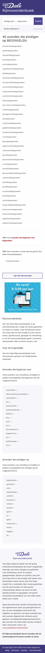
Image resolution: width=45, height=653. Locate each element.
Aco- (8, 445)
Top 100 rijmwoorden (22, 275)
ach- (8, 421)
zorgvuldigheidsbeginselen (14, 205)
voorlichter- (11, 390)
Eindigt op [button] (8, 21)
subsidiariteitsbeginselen (13, 69)
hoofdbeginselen (9, 182)
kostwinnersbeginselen (12, 209)
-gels (8, 519)
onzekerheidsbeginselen (13, 132)
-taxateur (10, 500)
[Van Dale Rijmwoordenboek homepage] (13, 6)
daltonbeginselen (10, 100)
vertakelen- (11, 398)
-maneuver (11, 523)
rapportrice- (11, 433)
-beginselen (11, 480)
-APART (9, 496)
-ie (7, 535)
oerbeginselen (8, 119)
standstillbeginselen (11, 55)
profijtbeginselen (9, 187)
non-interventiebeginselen (14, 105)
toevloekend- (12, 429)
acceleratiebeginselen (12, 46)
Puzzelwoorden (12, 261)
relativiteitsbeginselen (12, 214)
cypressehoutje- (13, 410)
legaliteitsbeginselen (11, 218)
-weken (9, 504)
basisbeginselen (9, 60)
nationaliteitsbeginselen (13, 91)
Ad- (7, 402)
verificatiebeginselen (11, 123)
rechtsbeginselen (9, 200)
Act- (8, 425)
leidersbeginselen (10, 50)
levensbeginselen (10, 64)
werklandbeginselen (11, 177)
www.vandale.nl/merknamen (15, 628)
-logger (9, 531)
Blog (7, 650)
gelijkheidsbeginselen (11, 128)
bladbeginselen (9, 73)
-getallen (10, 484)
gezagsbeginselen (10, 141)
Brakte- (9, 414)
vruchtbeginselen (10, 164)
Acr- (8, 437)
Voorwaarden (35, 650)
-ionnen (9, 508)
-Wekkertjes (11, 492)
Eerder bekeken (11, 29)
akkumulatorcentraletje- (17, 394)
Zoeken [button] (38, 21)
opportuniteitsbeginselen (13, 146)
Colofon (24, 650)
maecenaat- (11, 406)
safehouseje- (11, 441)
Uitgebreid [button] (38, 29)
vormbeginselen (9, 137)
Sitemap (15, 650)
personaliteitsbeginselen (13, 159)
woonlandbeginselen (11, 191)
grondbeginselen (9, 155)
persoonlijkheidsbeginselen (14, 173)
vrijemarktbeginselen (11, 150)
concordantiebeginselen (13, 87)
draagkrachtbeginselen (12, 114)
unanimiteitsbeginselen (12, 96)
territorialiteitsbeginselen (13, 82)
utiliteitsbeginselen (10, 110)
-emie (8, 527)
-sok (8, 488)
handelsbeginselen (10, 168)
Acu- (8, 418)
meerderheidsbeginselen (13, 78)
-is (7, 515)
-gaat (8, 511)
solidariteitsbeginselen (12, 223)
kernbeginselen (9, 196)
